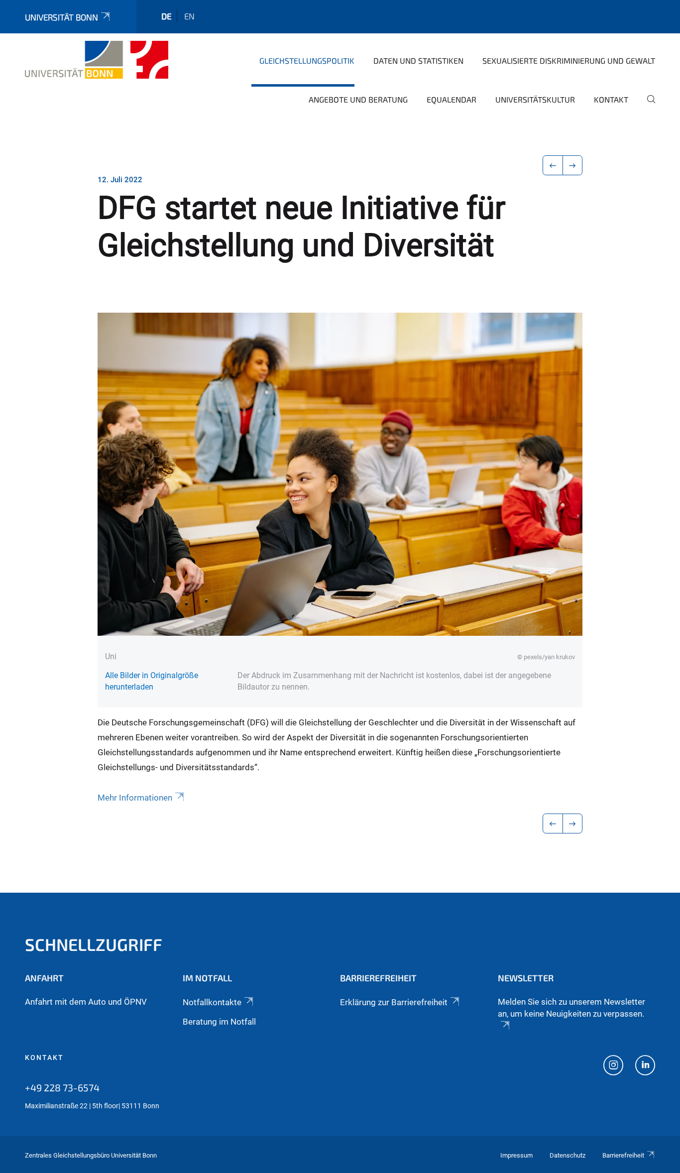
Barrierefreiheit (623, 1155)
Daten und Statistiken (418, 60)
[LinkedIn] (645, 1066)
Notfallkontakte (212, 1002)
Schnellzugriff (93, 944)
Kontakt (611, 99)
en (189, 16)
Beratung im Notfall (219, 1022)
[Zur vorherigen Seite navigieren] (553, 165)
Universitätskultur (535, 99)
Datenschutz (567, 1155)
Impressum (516, 1155)
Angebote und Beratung (358, 99)
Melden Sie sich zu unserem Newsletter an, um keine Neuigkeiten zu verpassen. (571, 1008)
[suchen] (647, 106)
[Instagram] (613, 1066)
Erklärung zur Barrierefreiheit (394, 1002)
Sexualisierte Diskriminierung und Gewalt (568, 60)
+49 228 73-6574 (62, 1087)
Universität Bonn (61, 17)
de (166, 16)
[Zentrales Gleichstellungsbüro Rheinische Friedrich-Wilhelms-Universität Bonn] (96, 60)
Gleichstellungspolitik (306, 60)
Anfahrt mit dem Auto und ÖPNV (86, 1002)
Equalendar (451, 99)
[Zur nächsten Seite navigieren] (573, 165)
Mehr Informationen (135, 798)
